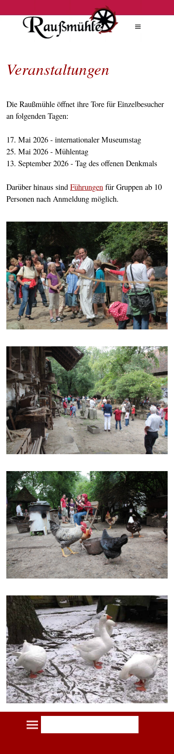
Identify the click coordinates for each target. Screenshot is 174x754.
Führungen (86, 186)
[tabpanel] (87, 131)
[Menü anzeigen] (137, 26)
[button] (87, 221)
